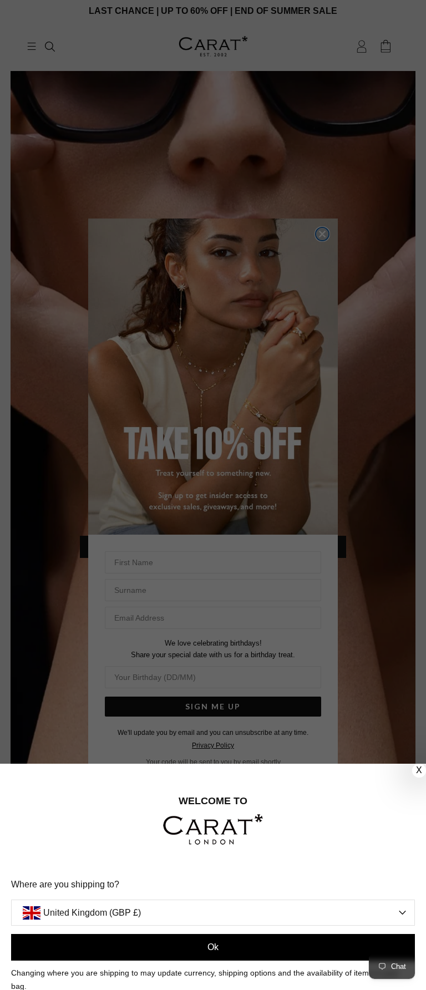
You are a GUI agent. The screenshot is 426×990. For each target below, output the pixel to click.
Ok (213, 947)
